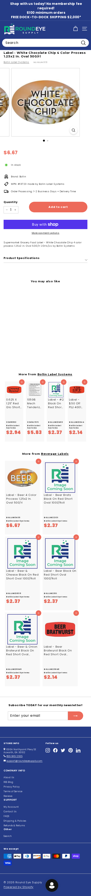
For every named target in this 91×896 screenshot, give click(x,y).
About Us (9, 777)
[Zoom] (73, 130)
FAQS (6, 816)
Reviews (8, 796)
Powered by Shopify (18, 887)
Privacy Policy (12, 786)
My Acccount (11, 806)
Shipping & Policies (15, 820)
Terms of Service (13, 791)
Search (8, 836)
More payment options (45, 233)
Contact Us (10, 811)
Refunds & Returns (14, 825)
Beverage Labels (55, 453)
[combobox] (45, 43)
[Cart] (75, 28)
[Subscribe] (75, 715)
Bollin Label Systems (16, 62)
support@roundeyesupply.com (25, 760)
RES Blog (8, 782)
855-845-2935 (15, 756)
